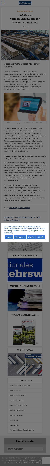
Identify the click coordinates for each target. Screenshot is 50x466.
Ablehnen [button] (9, 237)
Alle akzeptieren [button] (20, 237)
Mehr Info (40, 237)
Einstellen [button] (31, 237)
